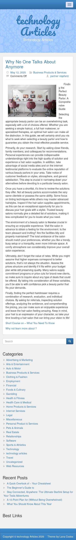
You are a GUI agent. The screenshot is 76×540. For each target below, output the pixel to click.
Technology (12, 449)
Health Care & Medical (18, 402)
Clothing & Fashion (16, 377)
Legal (9, 415)
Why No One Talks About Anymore (30, 64)
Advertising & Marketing (19, 360)
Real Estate (12, 432)
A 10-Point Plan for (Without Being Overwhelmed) (34, 499)
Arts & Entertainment (17, 364)
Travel (9, 457)
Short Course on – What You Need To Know (30, 323)
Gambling (11, 394)
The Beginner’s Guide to (20, 487)
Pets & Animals (14, 428)
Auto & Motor (13, 368)
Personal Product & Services (22, 423)
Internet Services (15, 411)
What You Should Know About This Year (29, 504)
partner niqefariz (59, 76)
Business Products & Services (49, 72)
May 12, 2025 (18, 72)
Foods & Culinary (15, 389)
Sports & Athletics (16, 445)
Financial (11, 385)
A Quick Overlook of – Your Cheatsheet (29, 483)
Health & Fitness (15, 398)
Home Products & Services (21, 406)
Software (11, 440)
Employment (13, 381)
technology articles (16, 453)
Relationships (13, 436)
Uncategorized (14, 462)
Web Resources (15, 466)
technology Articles (38, 25)
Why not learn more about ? (21, 328)
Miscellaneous (14, 419)
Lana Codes (66, 536)
